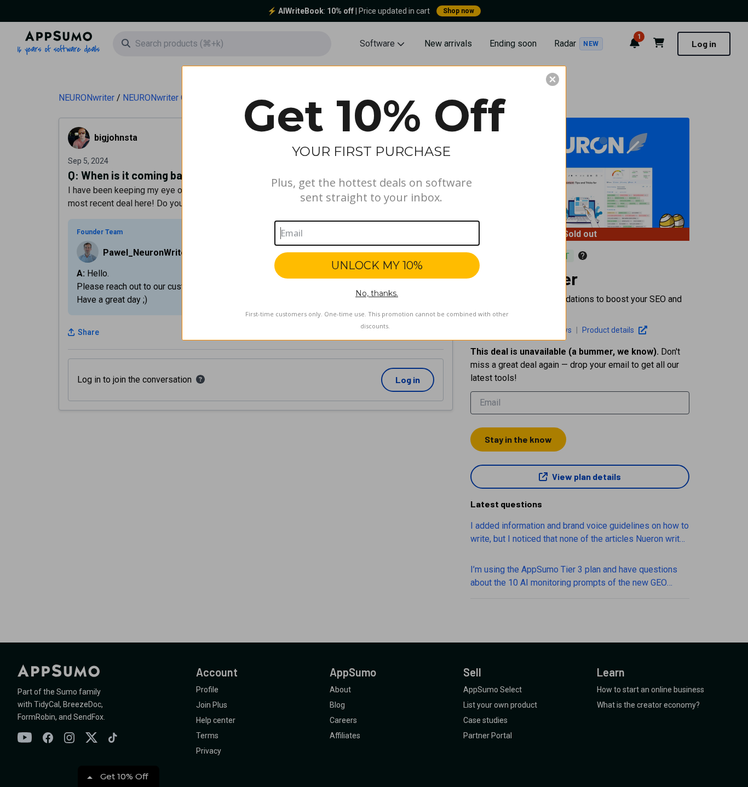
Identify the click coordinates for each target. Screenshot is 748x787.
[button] (552, 79)
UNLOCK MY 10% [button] (377, 265)
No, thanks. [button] (376, 293)
